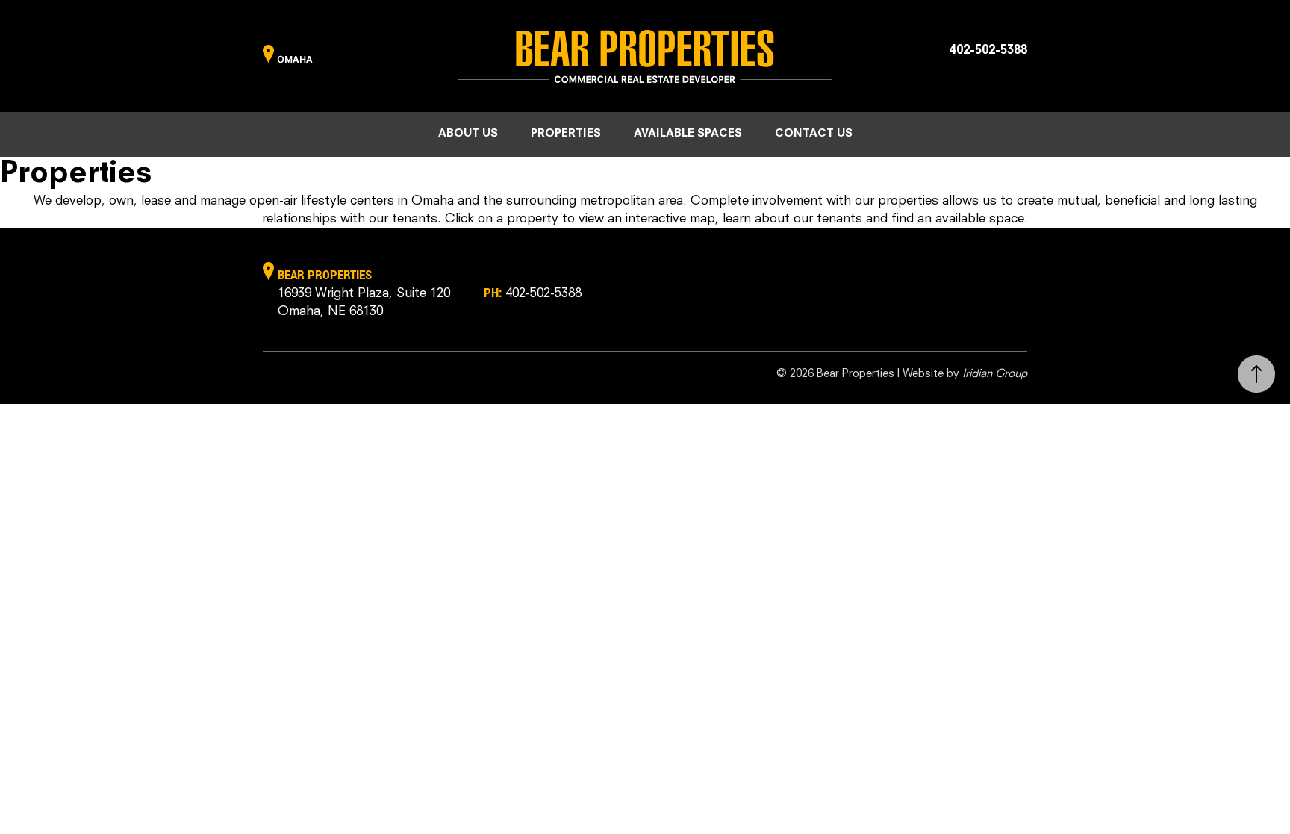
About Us (468, 134)
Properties (566, 134)
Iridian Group (994, 374)
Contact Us (814, 134)
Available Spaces (688, 134)
